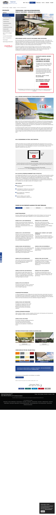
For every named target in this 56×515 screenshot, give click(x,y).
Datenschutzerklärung (31, 168)
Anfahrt (53, 394)
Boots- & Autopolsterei (7, 37)
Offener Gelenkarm (48, 207)
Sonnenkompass (44, 361)
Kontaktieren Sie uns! (20, 377)
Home (7, 7)
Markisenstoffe (5, 29)
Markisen (14, 7)
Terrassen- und (6, 15)
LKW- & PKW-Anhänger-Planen (7, 33)
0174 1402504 (12, 395)
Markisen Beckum (5, 401)
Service (43, 2)
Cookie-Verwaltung (40, 394)
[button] (21, 388)
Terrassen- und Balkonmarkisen (12, 401)
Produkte (32, 2)
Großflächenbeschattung (7, 27)
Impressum (50, 394)
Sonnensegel (5, 39)
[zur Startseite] (5, 2)
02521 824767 (44, 84)
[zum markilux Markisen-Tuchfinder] (24, 357)
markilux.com (35, 369)
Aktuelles (47, 2)
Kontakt (51, 2)
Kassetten (27, 207)
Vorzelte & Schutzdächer (7, 35)
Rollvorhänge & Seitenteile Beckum (28, 404)
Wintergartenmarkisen (7, 17)
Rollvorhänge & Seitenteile (8, 41)
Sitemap (36, 394)
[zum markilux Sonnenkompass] (44, 357)
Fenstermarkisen (6, 19)
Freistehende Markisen (7, 23)
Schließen (42, 511)
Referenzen (38, 2)
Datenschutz (46, 394)
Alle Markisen (19, 207)
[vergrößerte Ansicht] (21, 135)
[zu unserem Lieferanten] (8, 46)
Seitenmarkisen (6, 25)
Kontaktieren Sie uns (44, 86)
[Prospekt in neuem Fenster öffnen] (24, 337)
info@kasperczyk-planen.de (18, 395)
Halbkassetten (38, 207)
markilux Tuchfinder (24, 361)
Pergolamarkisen (6, 21)
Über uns (27, 2)
